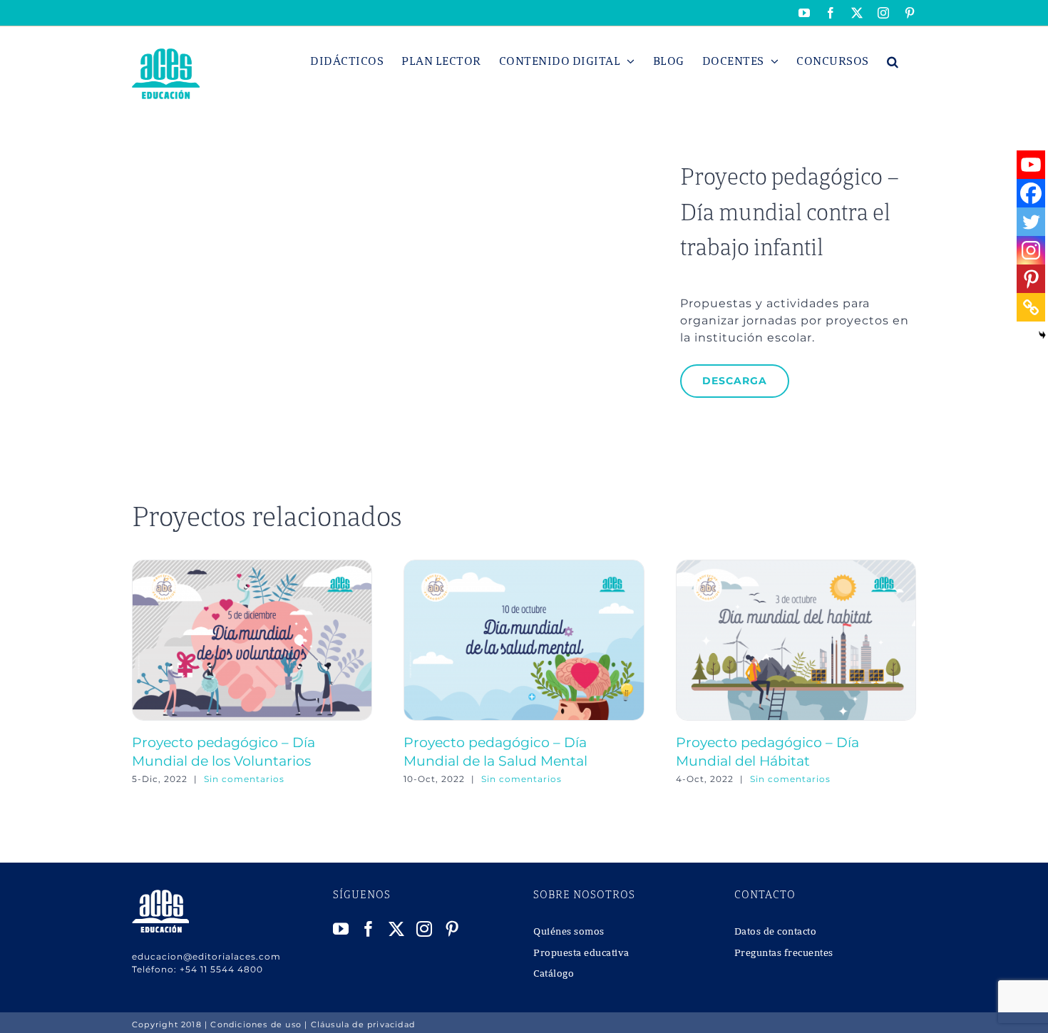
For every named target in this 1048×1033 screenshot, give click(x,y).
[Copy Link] (1031, 307)
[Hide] (1042, 335)
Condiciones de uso (256, 1024)
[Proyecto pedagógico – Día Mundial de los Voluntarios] (252, 566)
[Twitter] (1031, 221)
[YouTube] (341, 929)
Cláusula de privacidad (363, 1024)
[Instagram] (1031, 250)
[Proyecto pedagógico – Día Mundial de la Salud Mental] (524, 566)
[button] (893, 61)
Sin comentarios (244, 779)
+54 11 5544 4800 (221, 969)
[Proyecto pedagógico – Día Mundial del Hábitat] (796, 566)
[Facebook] (1031, 193)
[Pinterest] (1031, 278)
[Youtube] (1031, 164)
